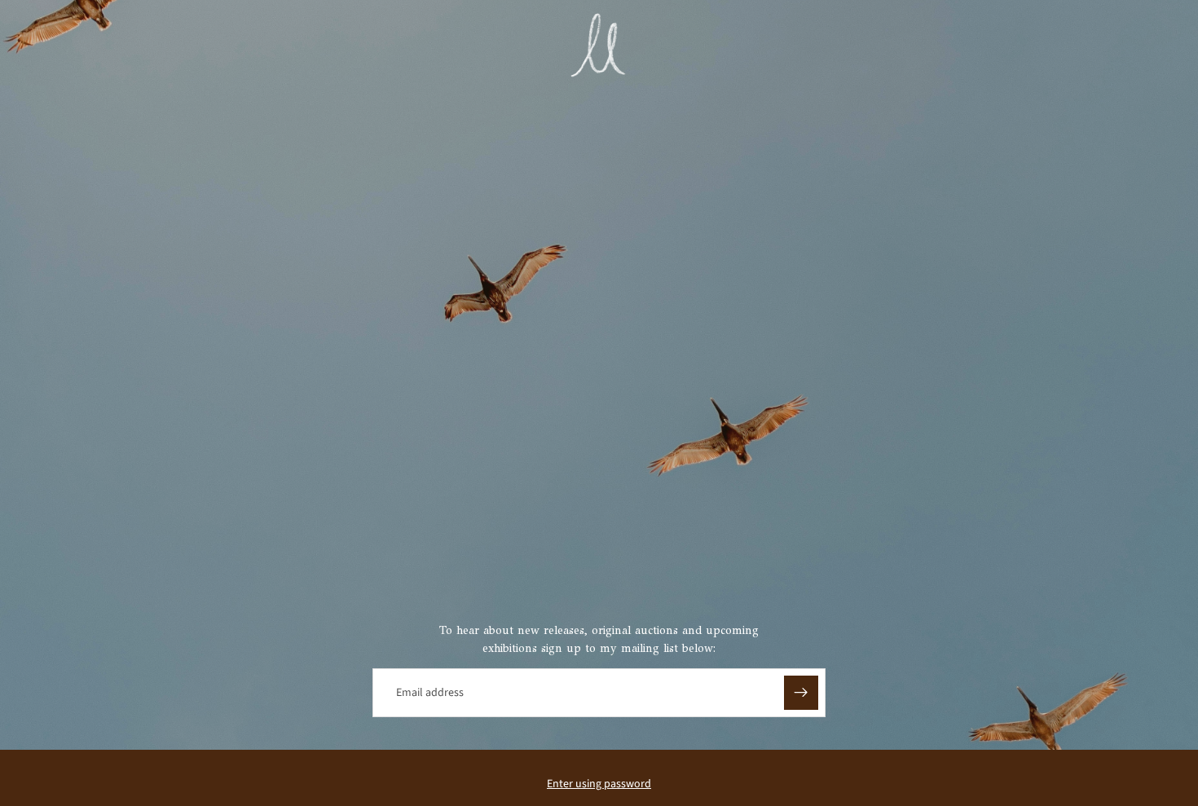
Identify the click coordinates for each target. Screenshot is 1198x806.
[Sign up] (801, 693)
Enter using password (599, 784)
